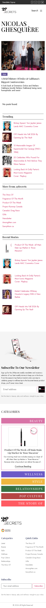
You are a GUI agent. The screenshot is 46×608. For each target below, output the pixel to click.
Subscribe (38, 586)
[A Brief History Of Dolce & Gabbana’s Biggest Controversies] (23, 55)
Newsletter (7, 218)
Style (4, 74)
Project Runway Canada (12, 206)
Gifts (4, 214)
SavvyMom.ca (8, 226)
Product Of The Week (11, 202)
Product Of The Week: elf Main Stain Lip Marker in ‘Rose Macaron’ (28, 247)
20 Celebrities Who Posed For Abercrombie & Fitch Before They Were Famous (28, 161)
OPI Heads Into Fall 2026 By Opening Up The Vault (27, 308)
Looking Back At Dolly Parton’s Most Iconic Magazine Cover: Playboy (26, 173)
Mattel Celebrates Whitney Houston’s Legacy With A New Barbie (27, 294)
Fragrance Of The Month (12, 198)
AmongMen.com (9, 222)
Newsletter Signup (8, 2)
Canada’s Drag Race (11, 210)
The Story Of (7, 194)
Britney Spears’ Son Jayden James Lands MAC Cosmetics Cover (29, 262)
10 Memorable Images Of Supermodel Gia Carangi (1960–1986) (27, 149)
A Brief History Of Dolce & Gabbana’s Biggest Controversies (20, 80)
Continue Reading (23, 466)
